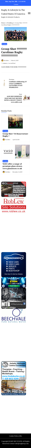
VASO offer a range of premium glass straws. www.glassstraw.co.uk (12, 166)
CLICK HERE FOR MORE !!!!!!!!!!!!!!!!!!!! (13, 67)
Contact (16, 4)
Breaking (4, 44)
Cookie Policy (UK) (15, 436)
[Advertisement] (15, 229)
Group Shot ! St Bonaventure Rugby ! (15, 134)
